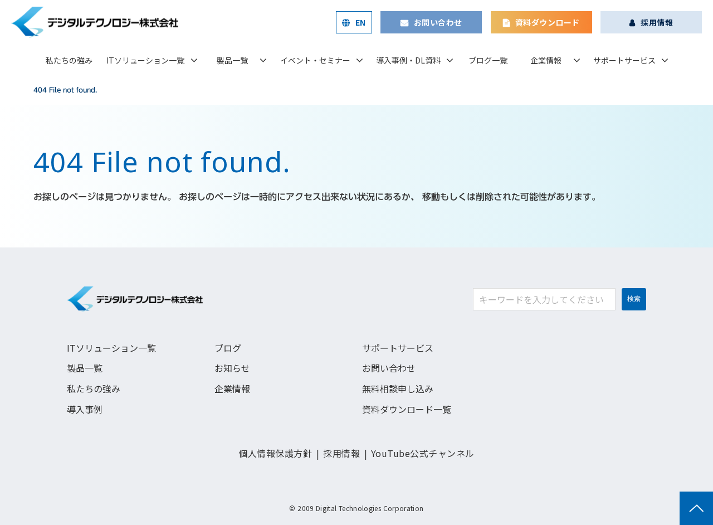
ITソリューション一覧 (145, 60)
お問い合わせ (438, 22)
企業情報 (545, 60)
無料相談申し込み (397, 388)
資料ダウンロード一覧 (406, 409)
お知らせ (232, 368)
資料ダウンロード (547, 22)
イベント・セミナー (315, 60)
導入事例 (84, 409)
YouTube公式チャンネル (423, 453)
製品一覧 (232, 60)
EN (360, 22)
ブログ (227, 347)
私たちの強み (69, 60)
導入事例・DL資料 (408, 60)
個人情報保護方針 (275, 453)
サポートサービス (624, 60)
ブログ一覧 (487, 60)
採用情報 (657, 22)
